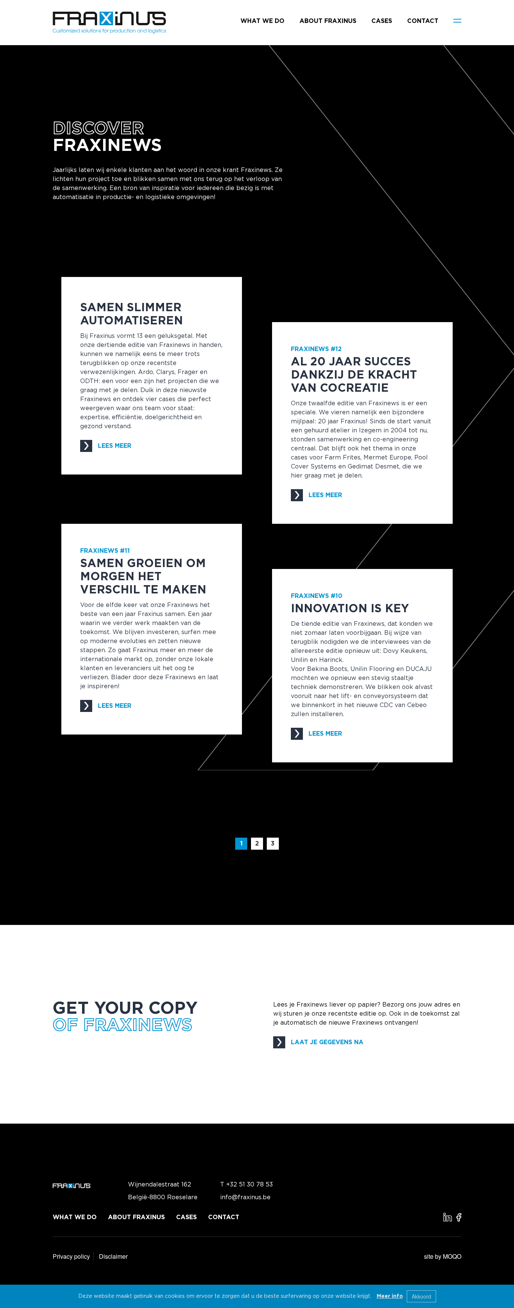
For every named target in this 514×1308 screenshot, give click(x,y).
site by (442, 1256)
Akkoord (421, 1296)
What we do (262, 21)
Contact (422, 21)
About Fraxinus (328, 21)
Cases (381, 21)
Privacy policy (71, 1256)
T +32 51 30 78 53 (246, 1185)
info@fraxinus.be (245, 1197)
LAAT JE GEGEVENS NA (327, 1042)
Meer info (390, 1296)
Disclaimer (113, 1256)
